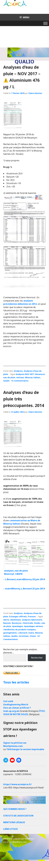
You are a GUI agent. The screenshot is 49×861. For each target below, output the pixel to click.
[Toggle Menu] (45, 23)
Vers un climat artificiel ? (17, 707)
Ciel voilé (8, 701)
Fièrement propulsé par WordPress (18, 838)
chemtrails (27, 623)
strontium (24, 636)
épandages (17, 626)
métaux (20, 377)
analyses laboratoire (32, 619)
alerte (6, 619)
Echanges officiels (18, 616)
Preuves (32, 616)
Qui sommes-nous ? (14, 809)
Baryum (7, 623)
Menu (26, 17)
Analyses (18, 371)
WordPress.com (20, 842)
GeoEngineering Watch (15, 704)
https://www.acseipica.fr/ (17, 784)
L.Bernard (22, 632)
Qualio (6, 380)
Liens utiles (10, 828)
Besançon (40, 374)
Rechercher (37, 657)
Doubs (37, 623)
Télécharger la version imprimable (25, 749)
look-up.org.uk (11, 711)
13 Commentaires (19, 380)
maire (31, 632)
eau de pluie (9, 377)
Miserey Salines (32, 377)
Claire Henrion (35, 93)
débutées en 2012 (27, 303)
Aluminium (15, 619)
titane (33, 636)
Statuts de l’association (18, 815)
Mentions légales (14, 822)
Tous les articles (16, 682)
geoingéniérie (10, 632)
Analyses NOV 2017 (25, 374)
